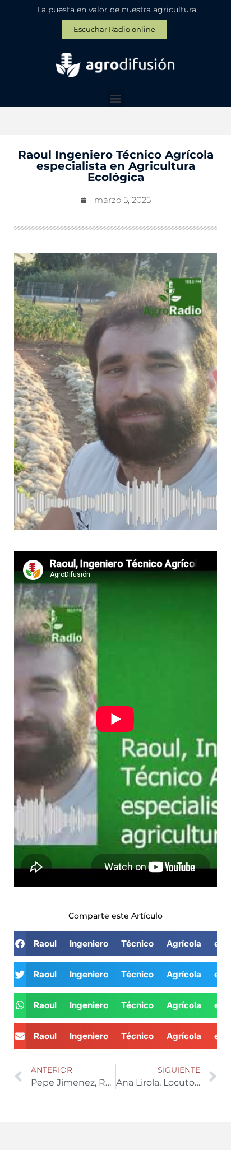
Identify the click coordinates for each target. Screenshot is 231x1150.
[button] (116, 98)
